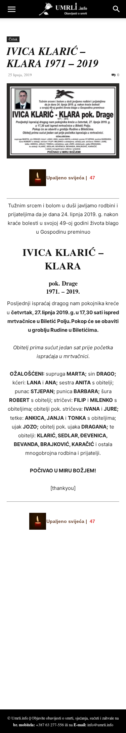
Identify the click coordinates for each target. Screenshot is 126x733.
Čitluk (13, 39)
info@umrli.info (100, 724)
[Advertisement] (57, 637)
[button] (11, 9)
